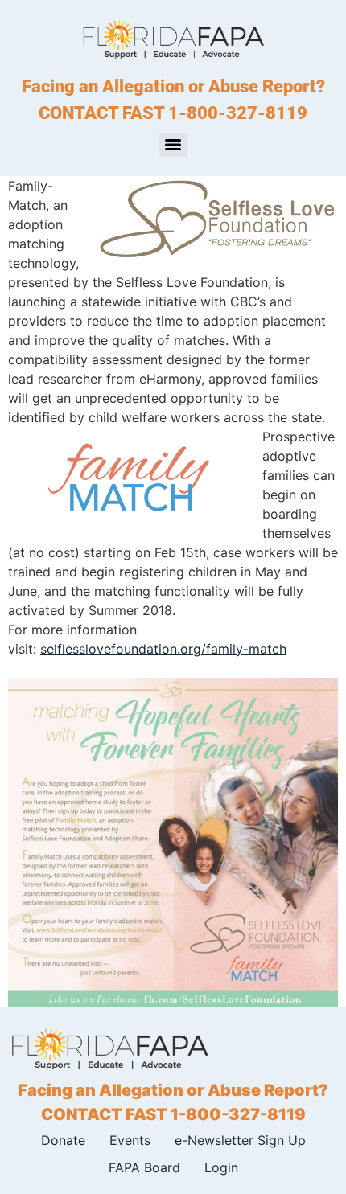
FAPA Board (144, 1167)
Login (221, 1167)
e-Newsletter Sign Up (240, 1140)
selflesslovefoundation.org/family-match (163, 649)
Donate (63, 1140)
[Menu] (173, 145)
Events (129, 1140)
